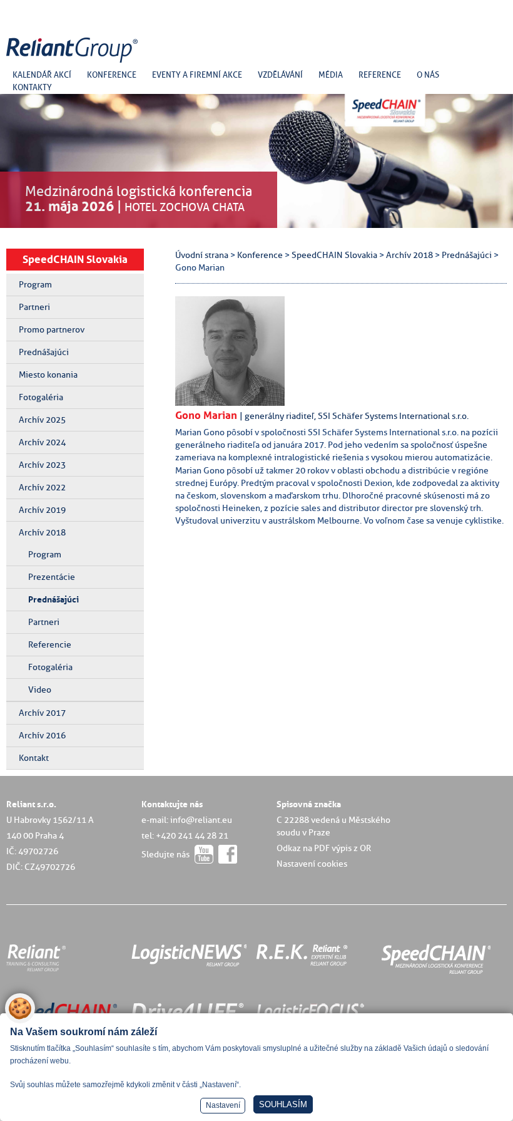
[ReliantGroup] (73, 63)
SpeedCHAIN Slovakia (75, 259)
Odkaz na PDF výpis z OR (324, 848)
